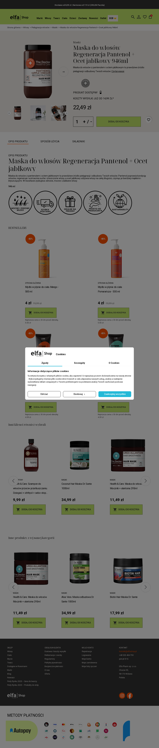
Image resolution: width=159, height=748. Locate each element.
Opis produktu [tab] (17, 141)
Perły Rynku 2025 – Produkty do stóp (23, 685)
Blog (9, 674)
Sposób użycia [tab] (50, 141)
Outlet (103, 18)
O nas (47, 670)
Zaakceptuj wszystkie (115, 394)
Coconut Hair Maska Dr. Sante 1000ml (76, 486)
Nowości (93, 18)
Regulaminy (50, 659)
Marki (40, 18)
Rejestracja (87, 651)
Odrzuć (44, 394)
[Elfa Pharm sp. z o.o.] (19, 17)
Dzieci (73, 18)
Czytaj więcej (117, 71)
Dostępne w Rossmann (17, 666)
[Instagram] (122, 696)
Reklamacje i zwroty (53, 655)
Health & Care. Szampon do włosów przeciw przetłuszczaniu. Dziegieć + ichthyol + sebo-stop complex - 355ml (30, 488)
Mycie (9, 659)
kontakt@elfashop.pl (128, 651)
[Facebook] (130, 696)
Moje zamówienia (89, 663)
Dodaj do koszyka (118, 121)
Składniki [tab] (78, 141)
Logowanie (86, 655)
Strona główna (33, 283)
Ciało (64, 18)
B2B (111, 18)
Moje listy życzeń (89, 666)
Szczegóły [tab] (79, 363)
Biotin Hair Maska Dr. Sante (124, 597)
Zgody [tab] (44, 363)
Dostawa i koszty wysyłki (55, 651)
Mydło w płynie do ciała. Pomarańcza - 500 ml (110, 289)
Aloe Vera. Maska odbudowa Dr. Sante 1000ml (77, 599)
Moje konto (88, 648)
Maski (76, 42)
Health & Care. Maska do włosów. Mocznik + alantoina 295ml (127, 486)
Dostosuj (78, 394)
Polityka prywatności (53, 663)
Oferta (47, 674)
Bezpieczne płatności (54, 666)
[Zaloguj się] (139, 17)
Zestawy (82, 18)
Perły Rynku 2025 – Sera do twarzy (22, 681)
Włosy (48, 18)
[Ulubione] (145, 17)
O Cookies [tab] (114, 363)
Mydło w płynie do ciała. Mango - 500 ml (42, 289)
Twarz (56, 18)
